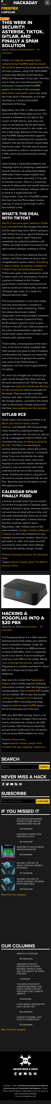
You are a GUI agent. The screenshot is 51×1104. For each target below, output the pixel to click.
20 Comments (26, 889)
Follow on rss (16, 784)
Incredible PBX (32, 690)
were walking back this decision (29, 408)
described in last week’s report (18, 93)
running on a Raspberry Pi (16, 698)
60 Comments (26, 958)
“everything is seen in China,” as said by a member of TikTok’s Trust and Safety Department (25, 266)
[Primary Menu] (47, 3)
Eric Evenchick (30, 626)
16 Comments (25, 854)
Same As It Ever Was (27, 953)
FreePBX (32, 705)
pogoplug (27, 747)
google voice (35, 743)
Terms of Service (15, 1091)
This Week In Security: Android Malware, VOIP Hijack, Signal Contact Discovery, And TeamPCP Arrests (30, 989)
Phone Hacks (19, 739)
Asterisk (17, 705)
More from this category (13, 894)
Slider (5, 558)
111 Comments (25, 1024)
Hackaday (25, 2)
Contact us (20, 784)
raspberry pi (39, 747)
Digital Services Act (29, 1091)
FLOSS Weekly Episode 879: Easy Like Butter (31, 1005)
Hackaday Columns (22, 554)
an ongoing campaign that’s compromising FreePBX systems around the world (24, 64)
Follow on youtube (12, 784)
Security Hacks (40, 554)
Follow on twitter (7, 784)
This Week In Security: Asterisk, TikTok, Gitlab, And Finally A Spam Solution (23, 34)
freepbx (23, 562)
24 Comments (26, 829)
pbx (19, 747)
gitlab (31, 562)
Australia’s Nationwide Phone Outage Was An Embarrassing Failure (29, 821)
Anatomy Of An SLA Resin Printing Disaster (30, 848)
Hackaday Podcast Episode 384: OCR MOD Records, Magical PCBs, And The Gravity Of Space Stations (30, 969)
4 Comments (25, 999)
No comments (26, 841)
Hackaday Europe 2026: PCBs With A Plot (29, 835)
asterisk (14, 562)
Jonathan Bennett (26, 49)
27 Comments (26, 873)
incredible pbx (9, 747)
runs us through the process (17, 662)
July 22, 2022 (8, 49)
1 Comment (24, 979)
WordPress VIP (30, 1096)
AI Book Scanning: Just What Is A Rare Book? (29, 1018)
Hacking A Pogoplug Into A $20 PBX (23, 618)
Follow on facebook (3, 784)
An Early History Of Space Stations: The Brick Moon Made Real (30, 881)
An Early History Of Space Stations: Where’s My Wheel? (30, 865)
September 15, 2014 (11, 626)
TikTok (14, 565)
